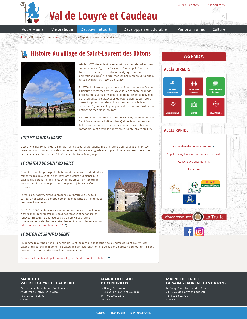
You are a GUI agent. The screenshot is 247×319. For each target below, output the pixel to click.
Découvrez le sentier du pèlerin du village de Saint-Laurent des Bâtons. (64, 258)
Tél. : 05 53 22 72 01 (178, 295)
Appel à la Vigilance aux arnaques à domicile (194, 154)
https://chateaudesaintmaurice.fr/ (42, 225)
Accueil (24, 37)
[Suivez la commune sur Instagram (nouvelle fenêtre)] (199, 235)
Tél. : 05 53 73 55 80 (32, 295)
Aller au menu (217, 5)
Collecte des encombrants (194, 161)
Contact (25, 299)
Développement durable (145, 29)
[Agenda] (194, 60)
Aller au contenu (189, 5)
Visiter (58, 37)
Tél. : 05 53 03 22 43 (113, 295)
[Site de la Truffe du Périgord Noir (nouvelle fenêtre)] (194, 221)
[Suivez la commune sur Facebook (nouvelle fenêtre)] (188, 235)
